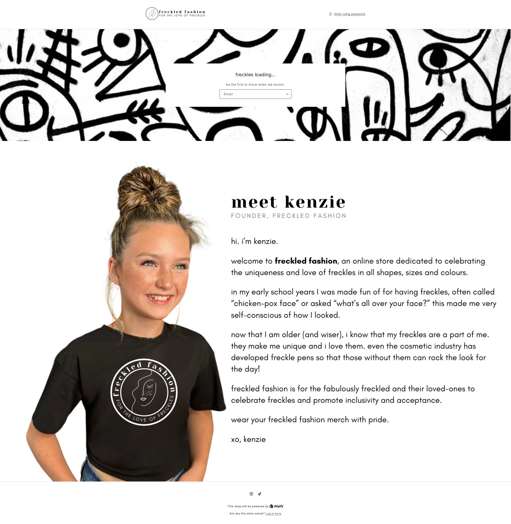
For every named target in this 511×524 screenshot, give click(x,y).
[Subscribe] (286, 94)
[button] (347, 13)
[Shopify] (276, 506)
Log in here (273, 513)
